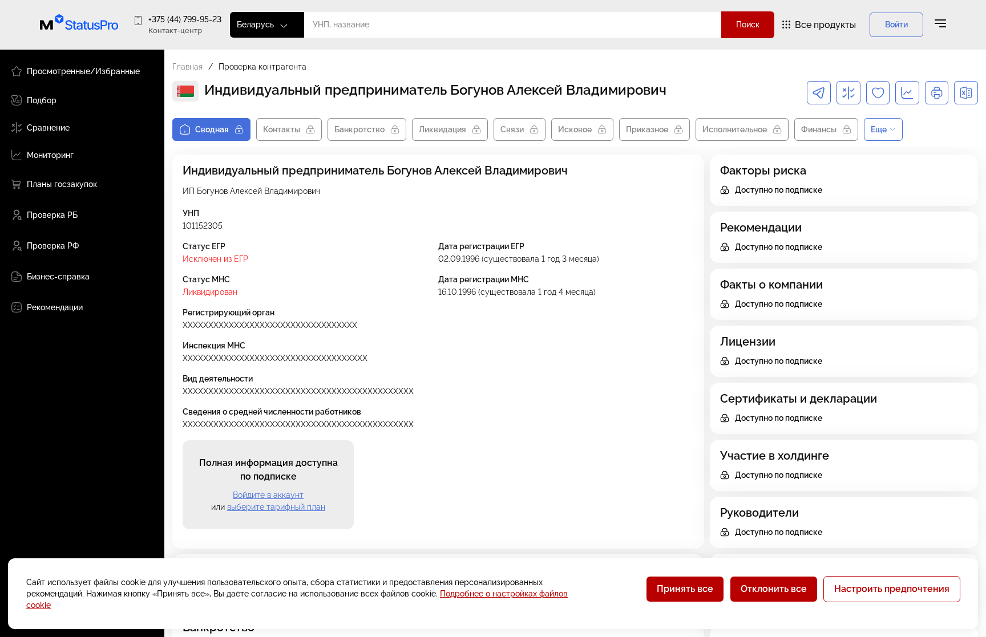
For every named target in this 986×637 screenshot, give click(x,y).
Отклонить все (774, 588)
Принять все (685, 588)
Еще (879, 129)
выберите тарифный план (276, 507)
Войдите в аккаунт (268, 495)
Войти (896, 24)
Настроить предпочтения (891, 588)
